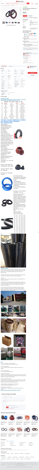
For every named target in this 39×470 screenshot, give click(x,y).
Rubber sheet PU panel (12, 445)
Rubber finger (30, 445)
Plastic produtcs (3, 445)
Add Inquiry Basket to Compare (11, 25)
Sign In (24, 62)
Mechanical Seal (3, 453)
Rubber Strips (21, 445)
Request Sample (35, 17)
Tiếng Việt (18, 465)
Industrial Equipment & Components (6, 5)
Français (14, 464)
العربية (28, 464)
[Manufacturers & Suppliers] (19, 1)
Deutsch (22, 464)
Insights (21, 463)
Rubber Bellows (31, 442)
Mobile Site (18, 463)
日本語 (32, 464)
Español (8, 464)
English (6, 464)
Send (7, 407)
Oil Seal (16, 5)
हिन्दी (34, 464)
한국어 (30, 464)
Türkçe (15, 465)
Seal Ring (8, 453)
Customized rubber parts (22, 442)
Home (1, 5)
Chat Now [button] (33, 75)
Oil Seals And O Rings (27, 453)
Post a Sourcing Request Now (10, 408)
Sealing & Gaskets (13, 5)
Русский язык (17, 464)
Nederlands (25, 464)
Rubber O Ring (12, 442)
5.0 (30, 67)
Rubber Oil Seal (2, 442)
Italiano (20, 464)
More (1, 460)
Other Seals (12, 453)
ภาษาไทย (36, 464)
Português (11, 464)
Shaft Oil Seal (21, 453)
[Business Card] (37, 69)
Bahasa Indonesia (22, 465)
